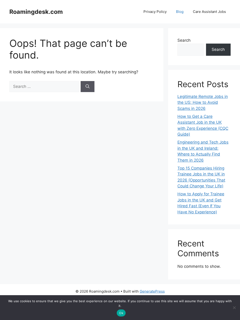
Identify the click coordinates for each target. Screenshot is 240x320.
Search (184, 40)
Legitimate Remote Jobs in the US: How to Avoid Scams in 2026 (202, 102)
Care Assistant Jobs (209, 11)
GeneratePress (152, 291)
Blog (180, 11)
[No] (234, 307)
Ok (121, 313)
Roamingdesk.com (36, 11)
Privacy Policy (155, 11)
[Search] (87, 86)
